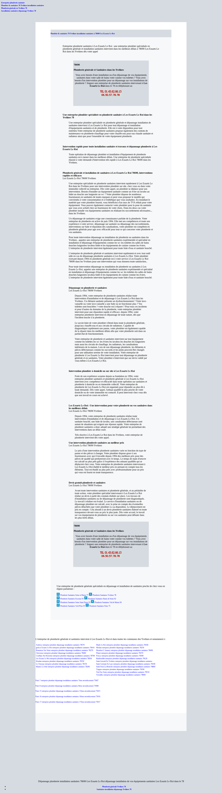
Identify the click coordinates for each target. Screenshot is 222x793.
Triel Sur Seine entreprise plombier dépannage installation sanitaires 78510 (122, 672)
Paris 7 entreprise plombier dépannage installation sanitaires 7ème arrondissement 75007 (66, 680)
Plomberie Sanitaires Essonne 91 (72, 599)
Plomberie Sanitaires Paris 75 (99, 606)
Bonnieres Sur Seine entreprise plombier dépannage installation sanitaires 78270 (64, 650)
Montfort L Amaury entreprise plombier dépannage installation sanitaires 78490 (124, 650)
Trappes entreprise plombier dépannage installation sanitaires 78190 (120, 669)
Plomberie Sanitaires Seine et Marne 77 (74, 595)
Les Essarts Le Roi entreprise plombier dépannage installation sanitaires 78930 (64, 658)
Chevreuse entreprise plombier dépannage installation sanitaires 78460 (61, 653)
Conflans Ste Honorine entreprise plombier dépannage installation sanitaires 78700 (65, 656)
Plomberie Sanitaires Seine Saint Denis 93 (75, 602)
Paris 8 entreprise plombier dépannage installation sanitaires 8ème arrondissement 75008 (66, 686)
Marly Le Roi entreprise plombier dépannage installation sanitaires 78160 (122, 645)
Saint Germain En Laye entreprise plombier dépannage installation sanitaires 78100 (125, 664)
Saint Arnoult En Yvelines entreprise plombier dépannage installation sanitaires (124, 661)
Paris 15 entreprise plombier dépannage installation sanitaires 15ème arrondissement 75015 (67, 691)
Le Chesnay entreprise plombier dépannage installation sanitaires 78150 (61, 664)
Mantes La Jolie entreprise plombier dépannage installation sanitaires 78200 (63, 667)
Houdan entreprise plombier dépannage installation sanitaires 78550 (60, 661)
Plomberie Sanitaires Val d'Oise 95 (72, 606)
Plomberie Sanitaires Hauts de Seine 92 (102, 599)
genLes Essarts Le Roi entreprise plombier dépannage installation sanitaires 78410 (65, 648)
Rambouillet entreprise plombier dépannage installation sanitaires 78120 (121, 658)
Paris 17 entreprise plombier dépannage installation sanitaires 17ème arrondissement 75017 (67, 702)
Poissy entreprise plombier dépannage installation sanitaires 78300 (119, 656)
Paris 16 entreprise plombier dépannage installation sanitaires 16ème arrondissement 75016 (67, 696)
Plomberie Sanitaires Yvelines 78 (104, 595)
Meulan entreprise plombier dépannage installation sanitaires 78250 (120, 648)
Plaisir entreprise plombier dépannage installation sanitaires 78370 (119, 653)
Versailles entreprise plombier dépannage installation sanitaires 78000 (121, 675)
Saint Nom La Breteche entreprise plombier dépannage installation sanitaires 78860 (125, 667)
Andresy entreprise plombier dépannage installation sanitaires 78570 (60, 645)
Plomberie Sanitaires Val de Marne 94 (108, 602)
